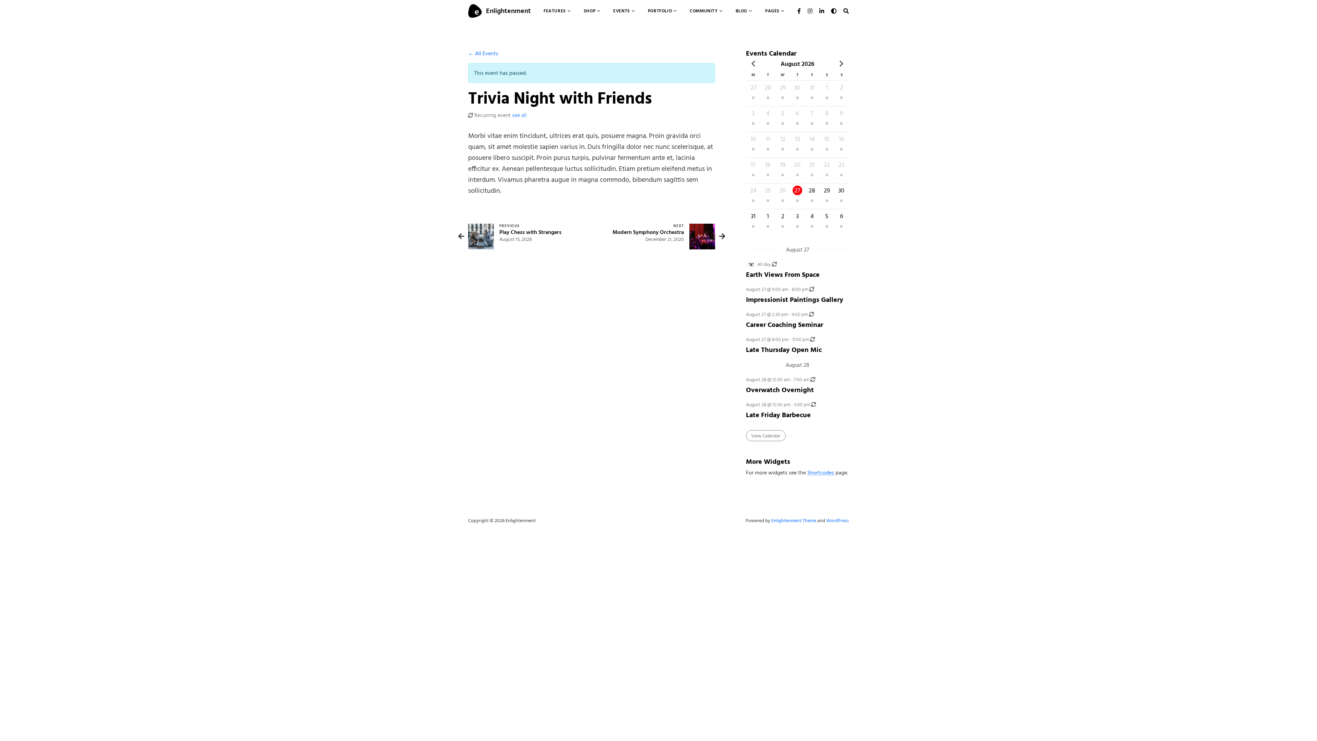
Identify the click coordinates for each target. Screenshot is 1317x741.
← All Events (483, 53)
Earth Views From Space (783, 275)
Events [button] (621, 11)
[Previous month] (753, 63)
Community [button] (703, 11)
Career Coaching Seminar (784, 325)
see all (519, 115)
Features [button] (555, 11)
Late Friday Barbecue (778, 415)
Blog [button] (741, 11)
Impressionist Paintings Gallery (794, 300)
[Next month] (841, 63)
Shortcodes (820, 473)
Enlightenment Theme (793, 520)
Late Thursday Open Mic (784, 350)
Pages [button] (772, 11)
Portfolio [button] (660, 11)
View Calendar (766, 436)
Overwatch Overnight (780, 390)
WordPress (837, 520)
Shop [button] (589, 11)
